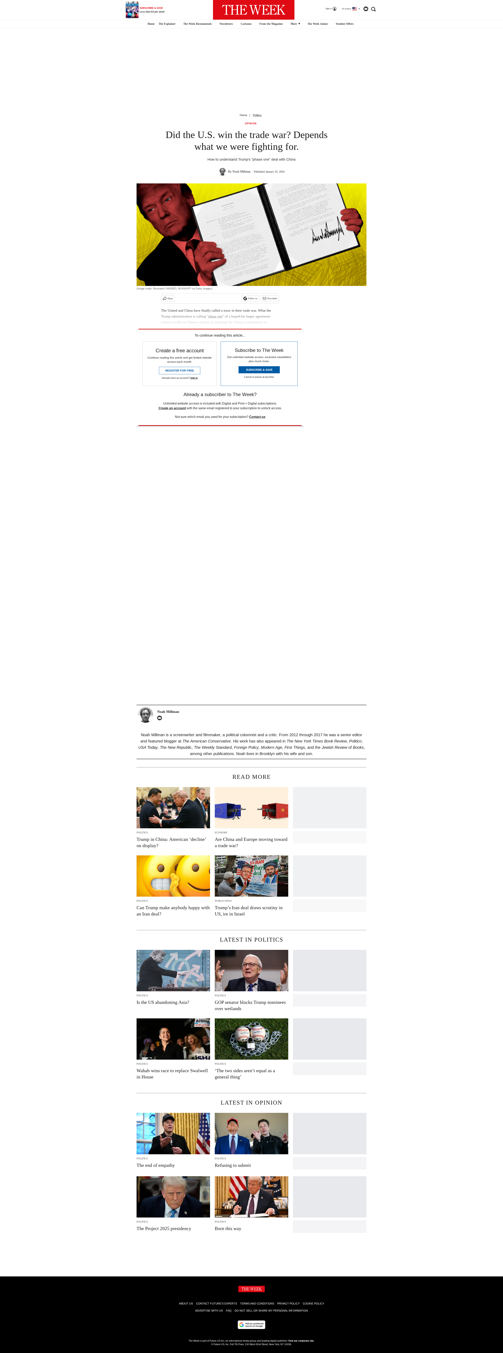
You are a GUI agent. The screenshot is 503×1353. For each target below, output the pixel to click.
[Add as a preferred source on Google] (251, 1324)
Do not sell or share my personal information (271, 1310)
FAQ (228, 1310)
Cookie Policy (313, 1303)
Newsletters (226, 23)
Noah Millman (241, 171)
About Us (186, 1303)
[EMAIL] (160, 717)
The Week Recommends (197, 23)
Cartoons (246, 23)
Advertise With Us (209, 1310)
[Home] (151, 24)
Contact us (257, 416)
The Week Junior (317, 23)
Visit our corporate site (301, 1340)
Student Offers (344, 23)
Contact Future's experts (216, 1303)
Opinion (251, 123)
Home (243, 115)
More (294, 23)
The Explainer (167, 23)
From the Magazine (271, 23)
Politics (257, 115)
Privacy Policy (288, 1303)
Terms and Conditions (257, 1303)
